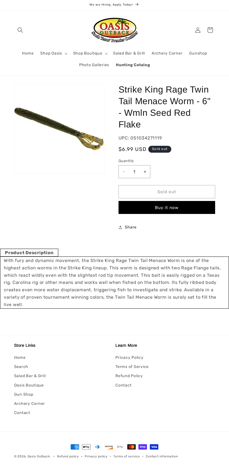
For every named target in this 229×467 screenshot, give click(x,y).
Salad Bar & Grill (30, 376)
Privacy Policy (129, 357)
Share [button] (131, 227)
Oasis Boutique (29, 385)
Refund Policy (129, 376)
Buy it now (167, 207)
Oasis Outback (39, 456)
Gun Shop (23, 394)
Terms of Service (132, 366)
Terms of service (126, 456)
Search (21, 366)
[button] (20, 30)
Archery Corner (29, 403)
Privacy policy (96, 456)
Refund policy (68, 456)
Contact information (162, 456)
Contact (22, 412)
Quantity (126, 161)
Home (20, 357)
